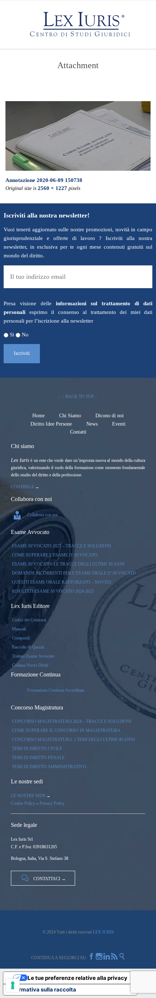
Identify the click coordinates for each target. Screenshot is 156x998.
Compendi (21, 638)
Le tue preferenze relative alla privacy (77, 977)
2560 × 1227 (52, 188)
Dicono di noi (109, 415)
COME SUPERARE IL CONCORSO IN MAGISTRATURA (66, 730)
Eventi (119, 424)
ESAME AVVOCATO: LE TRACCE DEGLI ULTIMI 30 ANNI (68, 564)
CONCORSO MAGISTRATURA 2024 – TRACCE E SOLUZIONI (71, 721)
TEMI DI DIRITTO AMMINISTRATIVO (49, 766)
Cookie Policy (23, 803)
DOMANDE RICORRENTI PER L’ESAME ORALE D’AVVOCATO (74, 573)
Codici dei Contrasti (29, 619)
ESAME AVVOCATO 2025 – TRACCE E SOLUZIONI (61, 545)
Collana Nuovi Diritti (30, 665)
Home (38, 415)
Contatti (78, 432)
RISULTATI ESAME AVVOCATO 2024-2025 (53, 591)
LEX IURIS (103, 932)
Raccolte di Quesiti (28, 647)
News (92, 424)
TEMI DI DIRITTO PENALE (38, 757)
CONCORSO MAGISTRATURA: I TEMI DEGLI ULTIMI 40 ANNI (73, 739)
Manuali (19, 628)
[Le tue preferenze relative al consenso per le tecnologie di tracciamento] (13, 985)
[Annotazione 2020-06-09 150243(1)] (78, 136)
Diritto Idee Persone (51, 424)
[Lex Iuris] (79, 24)
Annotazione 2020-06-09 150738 (43, 180)
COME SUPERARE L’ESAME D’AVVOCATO (55, 555)
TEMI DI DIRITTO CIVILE (37, 748)
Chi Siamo (70, 415)
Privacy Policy (52, 803)
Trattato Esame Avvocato (33, 656)
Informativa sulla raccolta (42, 989)
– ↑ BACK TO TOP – (78, 396)
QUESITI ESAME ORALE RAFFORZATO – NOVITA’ (62, 582)
